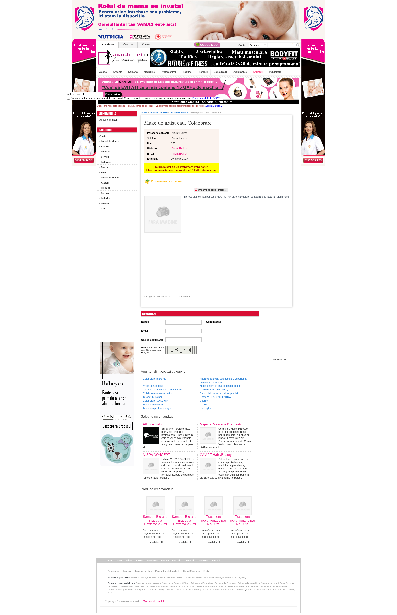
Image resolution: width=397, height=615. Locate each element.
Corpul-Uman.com (191, 571)
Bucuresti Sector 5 (212, 577)
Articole (117, 72)
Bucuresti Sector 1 (137, 577)
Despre (119, 560)
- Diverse (104, 167)
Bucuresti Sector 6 (231, 577)
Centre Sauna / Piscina (234, 589)
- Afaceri (104, 146)
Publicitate (275, 72)
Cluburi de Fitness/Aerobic (258, 589)
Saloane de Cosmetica (226, 583)
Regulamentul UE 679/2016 (207, 98)
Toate (102, 208)
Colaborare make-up (154, 378)
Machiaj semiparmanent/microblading (221, 385)
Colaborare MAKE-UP (155, 400)
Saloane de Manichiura (249, 583)
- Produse (104, 151)
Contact (146, 44)
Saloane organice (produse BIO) (242, 586)
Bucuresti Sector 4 (193, 577)
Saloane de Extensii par (202, 583)
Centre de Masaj (116, 589)
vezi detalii (156, 542)
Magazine (149, 72)
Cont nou (128, 44)
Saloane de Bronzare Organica (211, 586)
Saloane (133, 72)
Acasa (103, 72)
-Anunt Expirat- (179, 148)
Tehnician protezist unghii (157, 408)
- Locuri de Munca (109, 141)
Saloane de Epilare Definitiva (134, 586)
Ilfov (243, 577)
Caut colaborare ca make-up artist (219, 393)
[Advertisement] (117, 277)
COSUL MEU (209, 44)
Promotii (203, 72)
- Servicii (104, 157)
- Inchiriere (105, 162)
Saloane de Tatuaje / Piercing (274, 586)
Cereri (102, 172)
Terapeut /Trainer (152, 397)
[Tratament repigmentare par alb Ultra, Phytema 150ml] (213, 514)
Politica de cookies (143, 571)
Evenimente (240, 72)
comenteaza (280, 359)
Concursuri (220, 72)
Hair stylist (205, 408)
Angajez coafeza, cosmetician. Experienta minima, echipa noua (223, 380)
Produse (187, 72)
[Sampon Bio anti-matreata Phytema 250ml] (155, 514)
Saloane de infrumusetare (148, 583)
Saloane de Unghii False (273, 583)
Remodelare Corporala (135, 589)
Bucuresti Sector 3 (175, 577)
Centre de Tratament (212, 589)
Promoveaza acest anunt (166, 181)
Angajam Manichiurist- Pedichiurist (162, 389)
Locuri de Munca (179, 112)
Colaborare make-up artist (157, 393)
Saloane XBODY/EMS (283, 589)
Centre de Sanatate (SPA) (188, 589)
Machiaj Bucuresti (153, 385)
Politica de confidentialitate (167, 571)
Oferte (102, 136)
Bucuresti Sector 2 (156, 577)
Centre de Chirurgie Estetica (161, 589)
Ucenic (204, 400)
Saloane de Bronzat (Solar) (182, 586)
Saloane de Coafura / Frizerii (175, 583)
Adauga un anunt (108, 119)
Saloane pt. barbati (158, 586)
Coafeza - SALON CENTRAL (216, 397)
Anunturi (258, 72)
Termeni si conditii (153, 601)
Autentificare (107, 44)
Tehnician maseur (153, 404)
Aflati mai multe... (213, 106)
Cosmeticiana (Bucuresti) (214, 389)
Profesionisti (168, 72)
